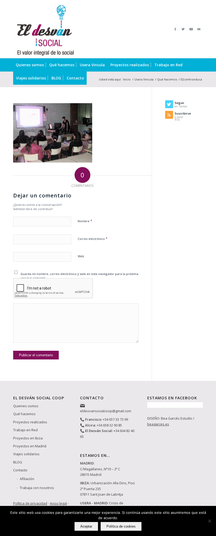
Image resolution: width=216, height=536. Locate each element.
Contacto (20, 470)
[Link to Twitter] (183, 29)
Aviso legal (58, 503)
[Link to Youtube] (191, 29)
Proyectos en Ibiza (28, 438)
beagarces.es (158, 424)
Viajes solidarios (26, 454)
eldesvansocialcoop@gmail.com (105, 411)
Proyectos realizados (30, 422)
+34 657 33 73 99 (115, 419)
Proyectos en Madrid (29, 446)
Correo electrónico (92, 238)
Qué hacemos (24, 413)
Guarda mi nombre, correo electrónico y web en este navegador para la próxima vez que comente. (79, 276)
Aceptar (86, 526)
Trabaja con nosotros (37, 487)
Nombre (85, 221)
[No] (209, 521)
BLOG (17, 462)
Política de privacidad (30, 503)
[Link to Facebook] (175, 29)
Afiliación (27, 478)
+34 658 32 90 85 (109, 425)
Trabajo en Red (25, 430)
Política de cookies (121, 526)
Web (81, 256)
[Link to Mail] (199, 29)
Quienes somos (25, 406)
